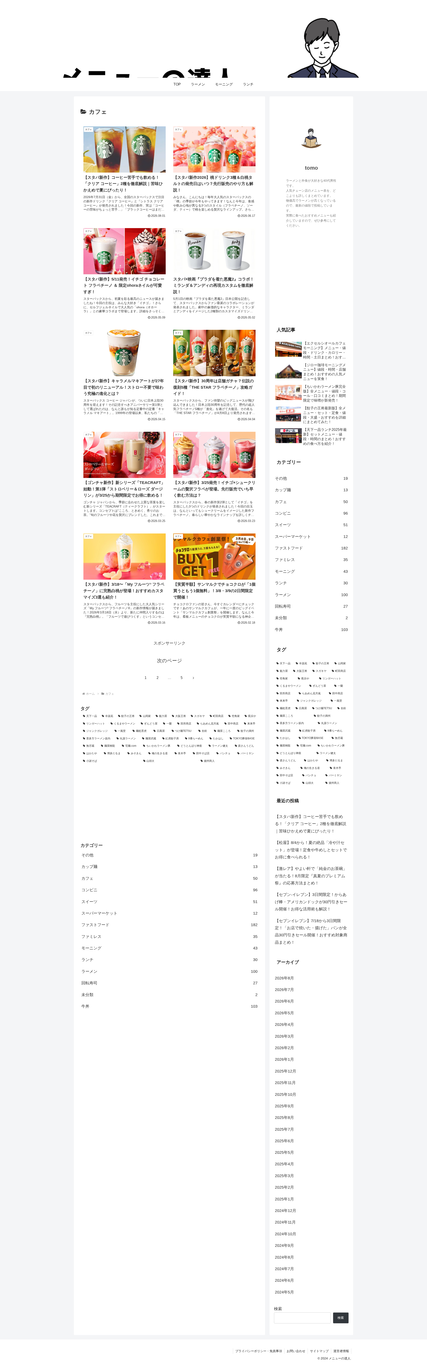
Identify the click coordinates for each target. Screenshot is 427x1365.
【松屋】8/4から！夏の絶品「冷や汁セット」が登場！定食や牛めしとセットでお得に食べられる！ (311, 849)
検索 (278, 1309)
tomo (311, 168)
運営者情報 (341, 1351)
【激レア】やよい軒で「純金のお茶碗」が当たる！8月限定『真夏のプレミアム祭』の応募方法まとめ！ (311, 875)
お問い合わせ (296, 1351)
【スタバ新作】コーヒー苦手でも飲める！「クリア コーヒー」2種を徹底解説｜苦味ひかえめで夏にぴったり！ (310, 823)
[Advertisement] (169, 803)
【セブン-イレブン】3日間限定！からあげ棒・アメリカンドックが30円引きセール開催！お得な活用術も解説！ (311, 901)
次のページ (169, 660)
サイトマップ (319, 1351)
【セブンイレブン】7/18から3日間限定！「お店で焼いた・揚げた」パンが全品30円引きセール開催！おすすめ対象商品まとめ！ (311, 931)
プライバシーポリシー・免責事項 (258, 1351)
